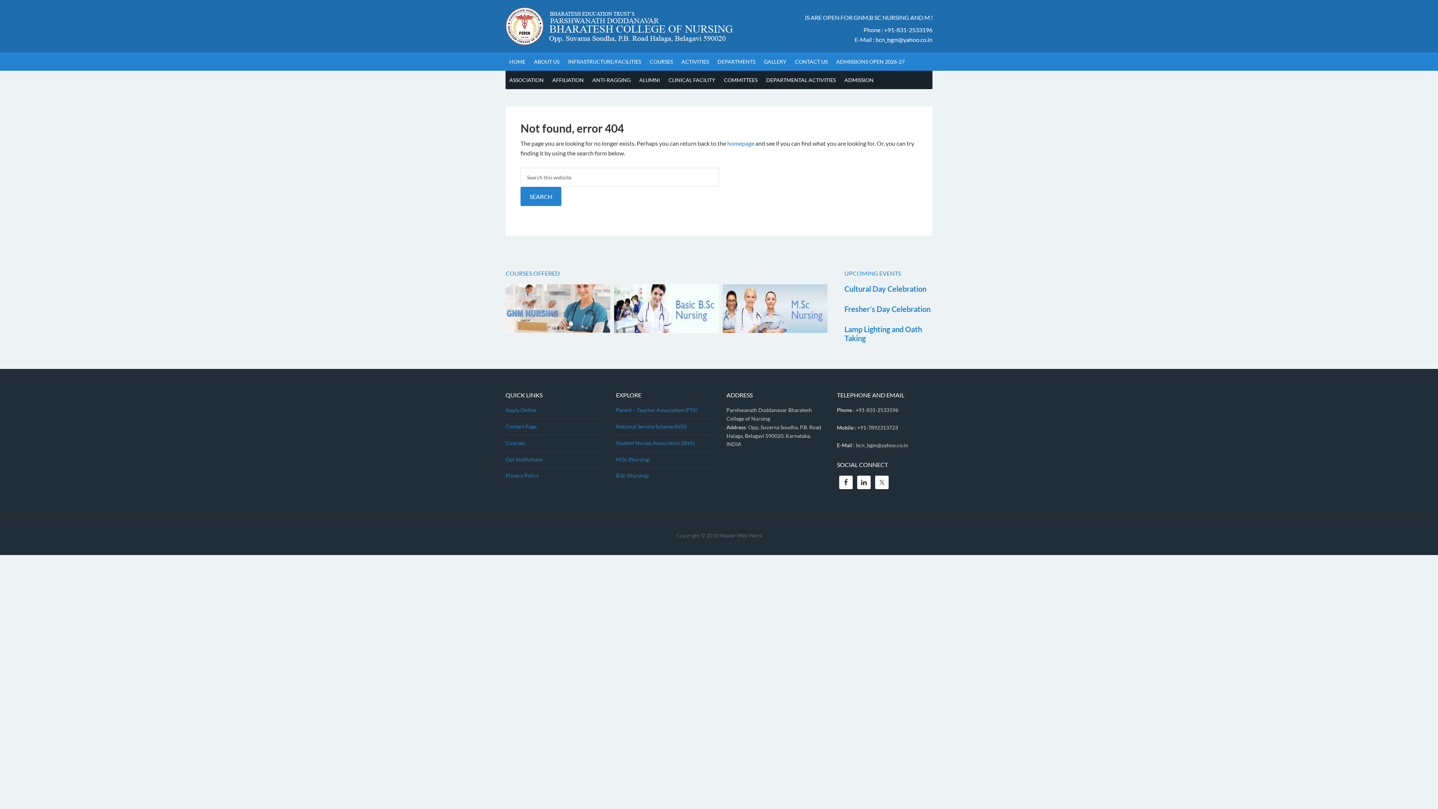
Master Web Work (740, 535)
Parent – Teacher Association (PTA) (657, 410)
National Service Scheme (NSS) (651, 426)
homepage (740, 143)
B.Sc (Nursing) (632, 475)
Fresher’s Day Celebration (887, 308)
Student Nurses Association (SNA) (655, 443)
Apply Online (521, 410)
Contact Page (521, 426)
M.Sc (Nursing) (633, 459)
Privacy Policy (522, 475)
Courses (515, 443)
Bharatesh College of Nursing (644, 26)
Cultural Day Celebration (885, 288)
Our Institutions (524, 459)
